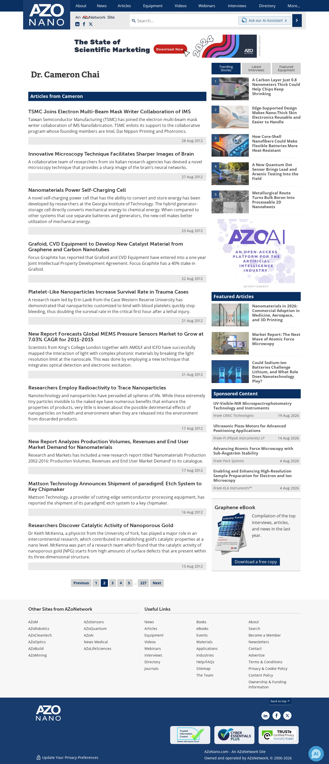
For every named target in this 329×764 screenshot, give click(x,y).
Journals (151, 668)
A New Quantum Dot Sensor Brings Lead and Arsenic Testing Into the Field (275, 171)
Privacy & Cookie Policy (268, 668)
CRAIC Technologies (238, 415)
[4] (230, 173)
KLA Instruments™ (237, 488)
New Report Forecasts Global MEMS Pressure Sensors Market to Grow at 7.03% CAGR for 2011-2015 (116, 337)
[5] (230, 201)
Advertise (257, 655)
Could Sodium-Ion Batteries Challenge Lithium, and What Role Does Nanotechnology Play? (275, 372)
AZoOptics (37, 641)
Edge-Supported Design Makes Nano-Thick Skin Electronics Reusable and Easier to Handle (276, 114)
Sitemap (203, 668)
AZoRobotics (38, 628)
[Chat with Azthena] (316, 753)
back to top (279, 701)
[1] (230, 88)
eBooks (202, 628)
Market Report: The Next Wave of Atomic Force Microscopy (276, 339)
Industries (205, 655)
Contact (255, 648)
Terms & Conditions (265, 661)
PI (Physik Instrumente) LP (243, 438)
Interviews (153, 655)
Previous (81, 582)
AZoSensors (94, 621)
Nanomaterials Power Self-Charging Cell (77, 190)
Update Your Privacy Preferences (69, 757)
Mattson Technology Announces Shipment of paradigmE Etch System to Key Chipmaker (115, 486)
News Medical (96, 641)
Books (201, 621)
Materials (204, 641)
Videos (150, 641)
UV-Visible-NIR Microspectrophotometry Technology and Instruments (252, 405)
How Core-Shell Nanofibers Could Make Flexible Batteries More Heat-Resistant (275, 143)
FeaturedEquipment (286, 68)
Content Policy (261, 675)
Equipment (153, 635)
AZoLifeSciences (97, 648)
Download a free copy (256, 562)
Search (254, 628)
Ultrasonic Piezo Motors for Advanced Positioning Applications (249, 428)
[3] (230, 145)
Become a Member (265, 635)
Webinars (152, 648)
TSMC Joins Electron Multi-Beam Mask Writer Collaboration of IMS (109, 111)
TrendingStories (226, 68)
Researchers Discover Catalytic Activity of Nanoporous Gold (100, 525)
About (254, 621)
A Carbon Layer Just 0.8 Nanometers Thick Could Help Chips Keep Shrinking (276, 86)
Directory (152, 661)
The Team (204, 675)
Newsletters (259, 641)
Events (202, 635)
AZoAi (89, 635)
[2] (230, 116)
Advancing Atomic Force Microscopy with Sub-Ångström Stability (253, 451)
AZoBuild (36, 648)
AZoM (33, 621)
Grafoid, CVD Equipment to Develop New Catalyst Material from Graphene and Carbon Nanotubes (105, 247)
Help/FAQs (205, 661)
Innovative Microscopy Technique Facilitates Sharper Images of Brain (111, 154)
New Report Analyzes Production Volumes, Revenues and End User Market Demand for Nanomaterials (108, 444)
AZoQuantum (95, 628)
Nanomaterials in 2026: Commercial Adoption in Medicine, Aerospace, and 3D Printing (276, 312)
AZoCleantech (40, 635)
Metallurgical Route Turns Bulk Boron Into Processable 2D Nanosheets (273, 199)
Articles (150, 628)
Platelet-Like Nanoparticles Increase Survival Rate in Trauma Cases (108, 292)
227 (143, 582)
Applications (207, 648)
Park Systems (233, 460)
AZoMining (37, 655)
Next (157, 582)
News (149, 621)
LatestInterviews (256, 68)
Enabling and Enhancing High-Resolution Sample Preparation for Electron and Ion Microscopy (252, 475)
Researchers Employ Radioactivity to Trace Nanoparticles (97, 388)
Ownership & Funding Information (267, 684)
